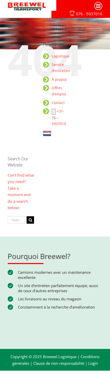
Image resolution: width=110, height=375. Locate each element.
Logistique (60, 56)
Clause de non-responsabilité (58, 363)
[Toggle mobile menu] (98, 6)
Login (93, 363)
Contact (58, 102)
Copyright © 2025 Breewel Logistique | (45, 356)
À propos (59, 79)
